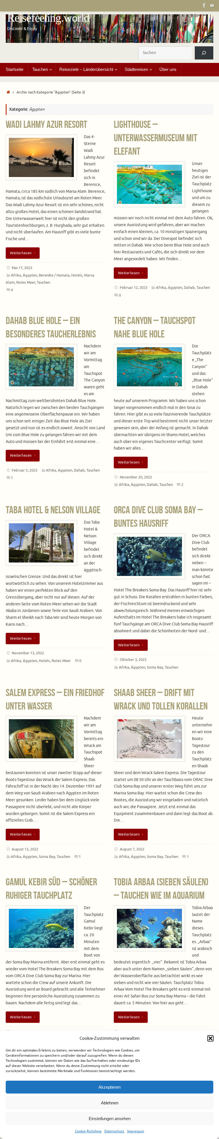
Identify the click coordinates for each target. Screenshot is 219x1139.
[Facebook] (204, 5)
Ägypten (30, 275)
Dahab (189, 287)
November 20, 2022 (136, 477)
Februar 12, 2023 (133, 287)
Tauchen (43, 282)
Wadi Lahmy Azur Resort (46, 124)
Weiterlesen (21, 253)
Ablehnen (109, 1102)
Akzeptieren (109, 1087)
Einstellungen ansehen (110, 1118)
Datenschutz (114, 1131)
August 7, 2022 (132, 849)
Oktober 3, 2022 (133, 659)
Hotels (76, 275)
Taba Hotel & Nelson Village (53, 509)
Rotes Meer (25, 282)
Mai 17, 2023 (22, 268)
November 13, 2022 (28, 653)
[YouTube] (212, 5)
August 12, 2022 (25, 849)
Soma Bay (155, 667)
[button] (210, 1038)
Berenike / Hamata (54, 275)
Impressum (135, 1131)
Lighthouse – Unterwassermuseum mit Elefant (155, 138)
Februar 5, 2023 (24, 470)
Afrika (16, 275)
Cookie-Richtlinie (88, 1131)
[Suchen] (204, 53)
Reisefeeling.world (48, 17)
